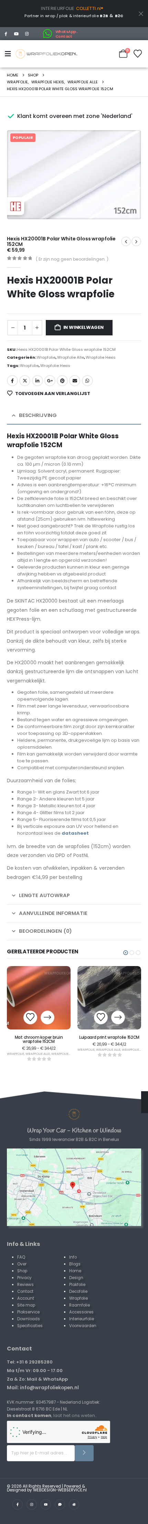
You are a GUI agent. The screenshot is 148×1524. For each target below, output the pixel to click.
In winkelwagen (83, 327)
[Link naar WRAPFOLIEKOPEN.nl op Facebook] (17, 1504)
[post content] (39, 997)
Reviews (25, 1284)
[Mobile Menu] (9, 54)
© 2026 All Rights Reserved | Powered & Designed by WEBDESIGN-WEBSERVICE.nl (47, 1488)
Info (73, 1257)
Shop (22, 1271)
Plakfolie (77, 1284)
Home (75, 1271)
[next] (126, 241)
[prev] (136, 241)
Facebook (12, 380)
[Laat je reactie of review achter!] (60, 1504)
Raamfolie (79, 1305)
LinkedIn (37, 380)
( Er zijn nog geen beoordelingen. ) (72, 259)
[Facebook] (6, 33)
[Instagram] (27, 33)
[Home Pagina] (74, 1114)
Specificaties (30, 1326)
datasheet (75, 833)
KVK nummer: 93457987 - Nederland (44, 1402)
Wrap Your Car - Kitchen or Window (74, 1131)
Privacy (24, 1278)
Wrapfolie (46, 357)
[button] (126, 204)
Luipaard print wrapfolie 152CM (109, 1037)
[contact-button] (84, 1453)
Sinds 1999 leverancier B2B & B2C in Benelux (74, 1139)
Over (22, 1264)
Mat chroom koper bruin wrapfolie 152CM (39, 1039)
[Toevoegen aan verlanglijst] (30, 1017)
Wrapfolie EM (62, 1053)
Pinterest (62, 380)
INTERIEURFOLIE (58, 8)
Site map (26, 1305)
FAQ (21, 1257)
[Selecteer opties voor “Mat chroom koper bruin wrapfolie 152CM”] (47, 1017)
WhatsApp (87, 380)
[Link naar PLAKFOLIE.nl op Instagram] (32, 1504)
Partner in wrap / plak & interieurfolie (66, 16)
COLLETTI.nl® (90, 8)
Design (76, 1278)
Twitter (24, 380)
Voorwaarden (82, 1326)
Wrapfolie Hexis (101, 357)
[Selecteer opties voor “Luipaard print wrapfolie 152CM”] (118, 1017)
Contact (25, 1291)
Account (25, 1298)
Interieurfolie (81, 1319)
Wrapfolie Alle (70, 357)
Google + (49, 380)
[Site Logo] (46, 54)
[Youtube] (16, 33)
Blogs (75, 1264)
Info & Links (23, 1244)
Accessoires (81, 1312)
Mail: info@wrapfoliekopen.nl (43, 1387)
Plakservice (28, 1312)
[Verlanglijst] (138, 54)
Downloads (28, 1319)
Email (74, 380)
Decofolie (78, 1291)
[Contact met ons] (74, 1187)
